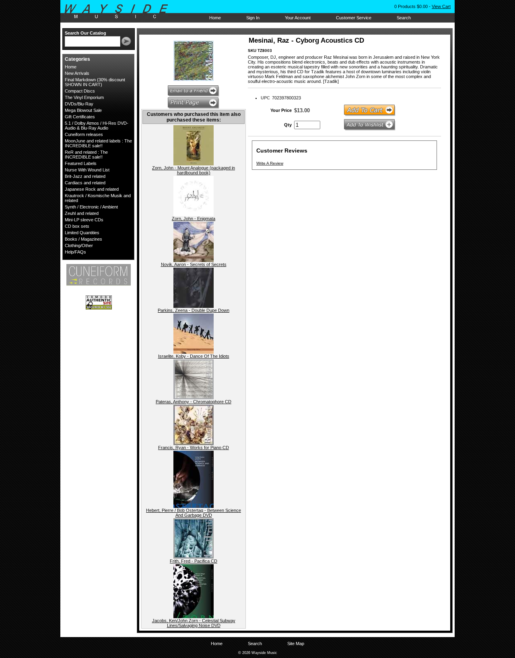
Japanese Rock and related (92, 189)
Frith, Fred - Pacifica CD (193, 561)
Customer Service (353, 17)
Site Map (295, 643)
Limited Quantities (82, 232)
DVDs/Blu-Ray (79, 103)
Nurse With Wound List (87, 169)
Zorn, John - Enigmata (193, 218)
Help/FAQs (75, 252)
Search (404, 17)
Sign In (253, 17)
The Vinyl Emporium (84, 97)
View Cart (441, 6)
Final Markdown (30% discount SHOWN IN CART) (95, 82)
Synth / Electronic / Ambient (91, 206)
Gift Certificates (80, 116)
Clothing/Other (79, 245)
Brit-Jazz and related (85, 176)
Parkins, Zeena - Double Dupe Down (193, 310)
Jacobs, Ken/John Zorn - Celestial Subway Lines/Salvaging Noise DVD (193, 623)
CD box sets (77, 226)
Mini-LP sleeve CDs (84, 219)
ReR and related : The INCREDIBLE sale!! (86, 154)
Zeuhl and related (82, 213)
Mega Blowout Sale (83, 110)
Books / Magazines (83, 239)
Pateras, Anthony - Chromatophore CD (193, 401)
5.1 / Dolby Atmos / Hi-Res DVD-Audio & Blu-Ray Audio (96, 125)
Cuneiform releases (84, 134)
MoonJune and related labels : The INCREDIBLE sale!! (98, 143)
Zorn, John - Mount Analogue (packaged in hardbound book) (193, 170)
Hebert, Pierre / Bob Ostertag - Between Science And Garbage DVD (193, 513)
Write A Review (269, 163)
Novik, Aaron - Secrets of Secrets (194, 264)
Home (215, 17)
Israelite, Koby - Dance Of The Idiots (193, 356)
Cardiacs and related (85, 182)
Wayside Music (120, 11)
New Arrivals (77, 73)
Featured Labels (81, 163)
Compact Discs (80, 91)
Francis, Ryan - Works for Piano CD (193, 447)
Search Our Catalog (85, 33)
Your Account (298, 17)
